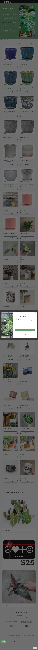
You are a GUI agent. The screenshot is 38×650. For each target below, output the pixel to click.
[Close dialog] (36, 313)
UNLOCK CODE (25, 329)
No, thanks (25, 334)
